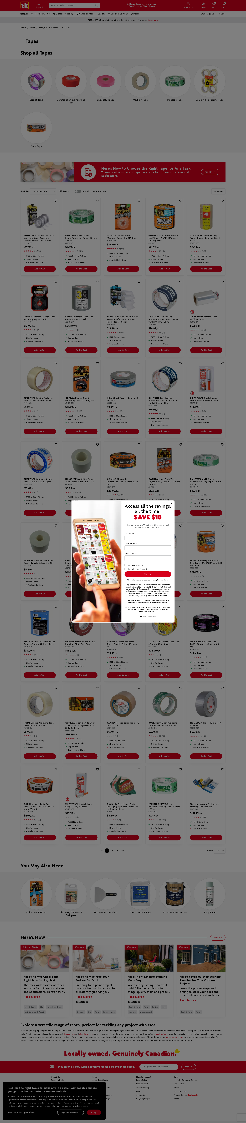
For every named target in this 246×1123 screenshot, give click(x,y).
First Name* (130, 533)
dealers (140, 591)
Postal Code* (131, 553)
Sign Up (147, 574)
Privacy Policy (134, 596)
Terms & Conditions (148, 617)
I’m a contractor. (135, 565)
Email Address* (131, 543)
